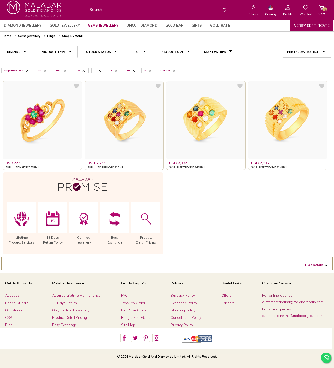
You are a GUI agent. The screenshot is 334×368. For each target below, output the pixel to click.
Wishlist (306, 14)
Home (7, 36)
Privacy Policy (182, 325)
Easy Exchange (64, 325)
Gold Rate (220, 25)
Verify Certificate (312, 25)
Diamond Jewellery (22, 25)
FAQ (124, 295)
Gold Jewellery (65, 25)
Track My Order (133, 303)
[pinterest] (146, 338)
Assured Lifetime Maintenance (76, 295)
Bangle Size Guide (136, 317)
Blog (9, 325)
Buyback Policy (183, 295)
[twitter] (135, 338)
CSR (8, 317)
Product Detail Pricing (69, 317)
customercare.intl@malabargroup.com (292, 316)
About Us (12, 295)
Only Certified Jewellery (71, 310)
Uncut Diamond (142, 25)
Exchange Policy (184, 303)
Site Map (128, 325)
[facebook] (124, 338)
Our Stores (13, 310)
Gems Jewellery (103, 25)
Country (271, 14)
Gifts (197, 25)
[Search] (221, 10)
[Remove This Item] (27, 70)
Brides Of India (17, 303)
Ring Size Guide (133, 310)
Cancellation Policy (186, 317)
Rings (51, 36)
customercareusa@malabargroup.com (293, 302)
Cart (321, 12)
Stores (254, 14)
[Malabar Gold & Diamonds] (34, 8)
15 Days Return (64, 303)
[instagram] (156, 338)
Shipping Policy (183, 310)
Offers (226, 295)
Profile (288, 14)
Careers (228, 303)
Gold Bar (174, 25)
